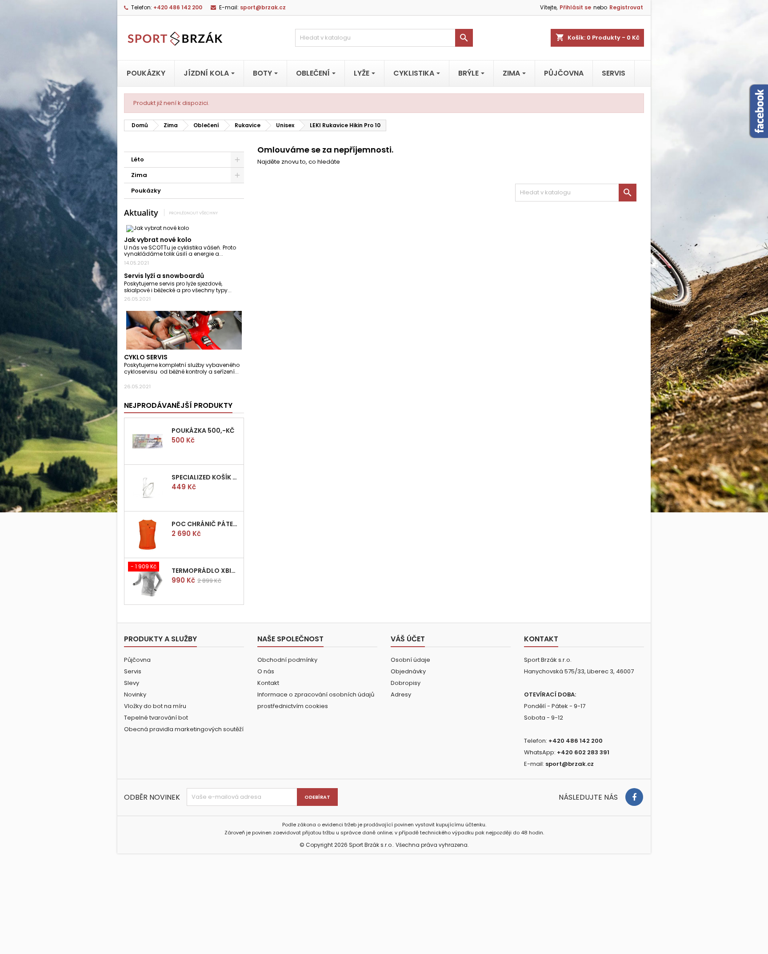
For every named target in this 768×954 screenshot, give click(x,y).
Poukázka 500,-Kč (203, 430)
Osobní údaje (410, 660)
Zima (139, 175)
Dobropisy (405, 683)
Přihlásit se (575, 7)
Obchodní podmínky (287, 660)
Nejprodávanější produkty (178, 405)
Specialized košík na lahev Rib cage (206, 477)
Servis (132, 671)
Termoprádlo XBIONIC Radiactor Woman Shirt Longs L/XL (206, 570)
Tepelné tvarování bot (156, 717)
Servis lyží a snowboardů (164, 275)
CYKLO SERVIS (146, 357)
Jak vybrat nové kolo (158, 239)
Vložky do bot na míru (155, 706)
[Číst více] (226, 254)
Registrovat (626, 7)
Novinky (135, 694)
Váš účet (408, 639)
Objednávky (408, 671)
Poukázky (146, 190)
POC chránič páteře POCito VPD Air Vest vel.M (206, 523)
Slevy (131, 683)
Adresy (401, 694)
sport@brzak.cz (263, 7)
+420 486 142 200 (177, 7)
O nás (265, 671)
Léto (137, 159)
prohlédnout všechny (193, 213)
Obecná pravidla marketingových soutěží (184, 729)
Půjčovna (137, 660)
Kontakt (268, 683)
